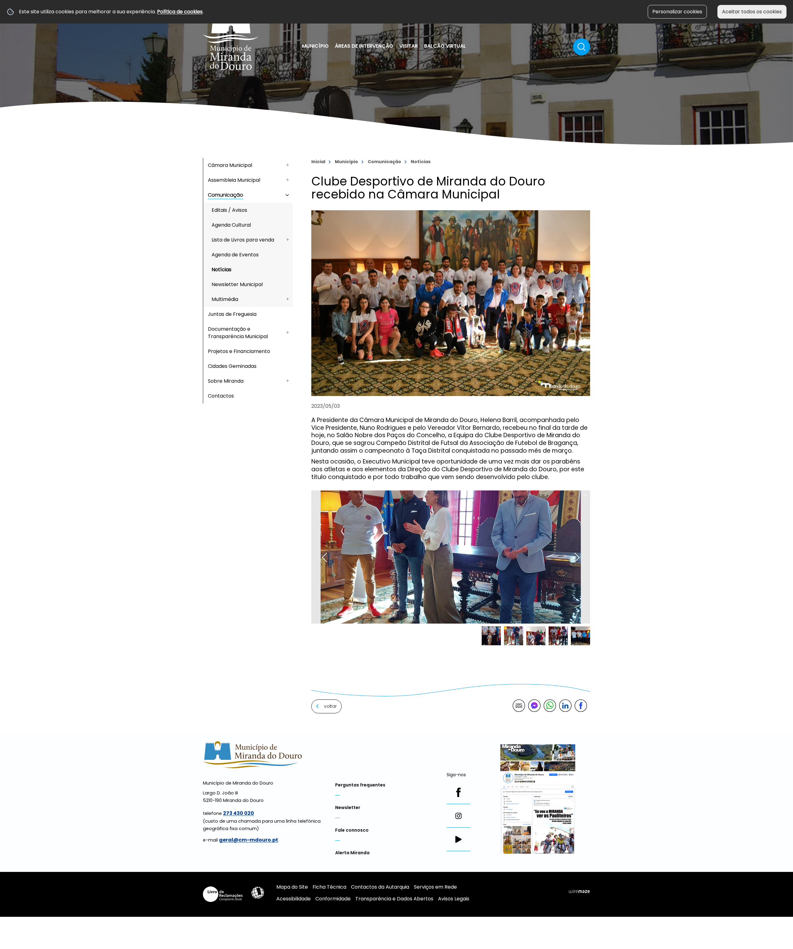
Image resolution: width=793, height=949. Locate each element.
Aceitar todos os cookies (752, 11)
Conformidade (333, 898)
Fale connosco (352, 830)
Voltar (330, 706)
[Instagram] (458, 816)
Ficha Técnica (329, 886)
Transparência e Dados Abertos (394, 898)
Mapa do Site (292, 886)
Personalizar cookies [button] (677, 11)
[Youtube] (458, 839)
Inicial (318, 162)
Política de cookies (180, 11)
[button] (491, 636)
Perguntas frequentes (360, 785)
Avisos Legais (453, 898)
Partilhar (581, 705)
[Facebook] (458, 792)
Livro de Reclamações (223, 894)
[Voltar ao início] (231, 38)
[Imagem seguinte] (577, 557)
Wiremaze (579, 891)
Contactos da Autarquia (380, 886)
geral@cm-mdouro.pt (248, 839)
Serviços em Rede (435, 886)
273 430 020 (238, 813)
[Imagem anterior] (324, 557)
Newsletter (347, 807)
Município (346, 162)
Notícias (421, 162)
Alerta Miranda (352, 853)
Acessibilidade (258, 892)
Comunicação (384, 162)
